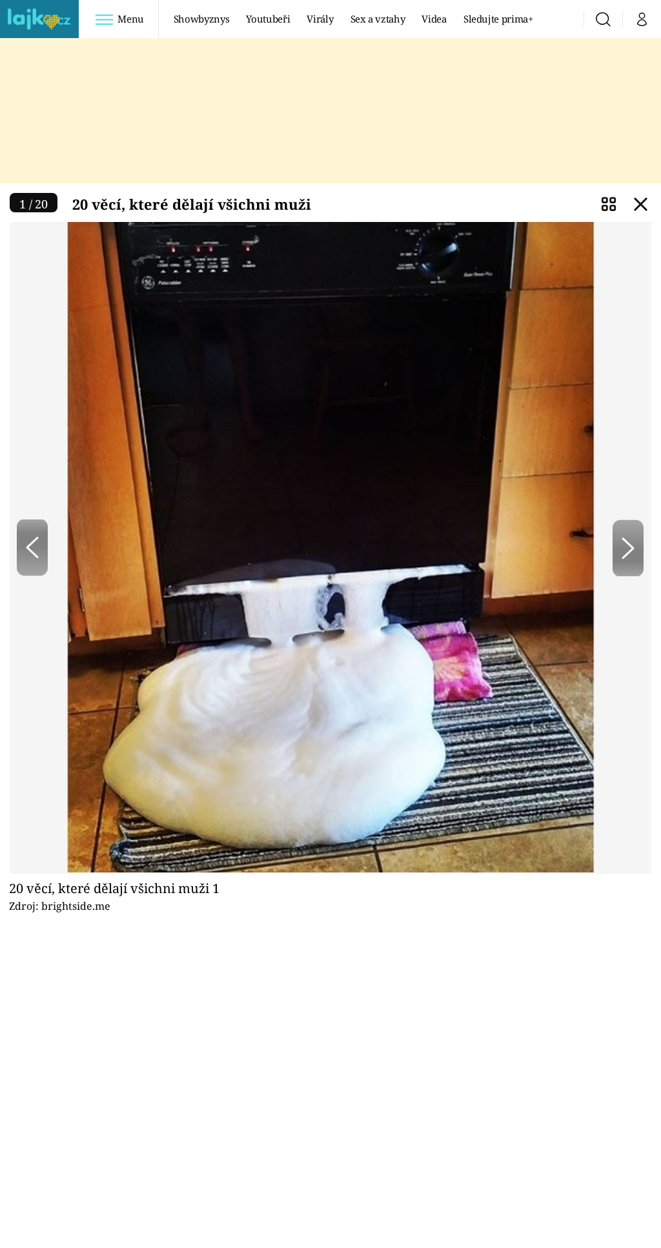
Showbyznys (201, 18)
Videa (434, 18)
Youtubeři (268, 18)
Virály (320, 18)
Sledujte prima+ (498, 18)
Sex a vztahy (378, 18)
